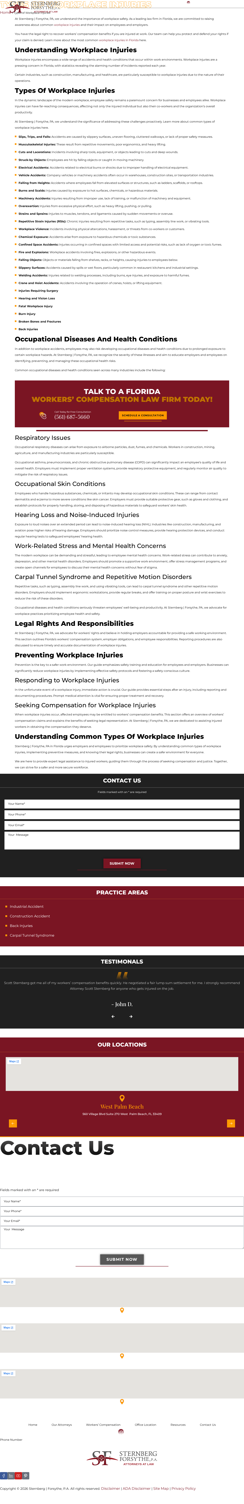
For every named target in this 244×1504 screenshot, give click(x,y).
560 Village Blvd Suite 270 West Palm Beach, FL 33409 (122, 1114)
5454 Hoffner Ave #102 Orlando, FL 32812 (29, 1411)
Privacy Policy (183, 1488)
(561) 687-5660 (72, 416)
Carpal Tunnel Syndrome (32, 935)
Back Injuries (21, 926)
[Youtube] (18, 1475)
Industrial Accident (27, 906)
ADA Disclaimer (137, 1488)
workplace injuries (67, 25)
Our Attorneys (91, 11)
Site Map (160, 1488)
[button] (113, 1017)
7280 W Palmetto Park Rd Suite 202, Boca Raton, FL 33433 (42, 1366)
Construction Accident (30, 916)
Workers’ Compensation (103, 1424)
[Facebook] (3, 1475)
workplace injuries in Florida (119, 40)
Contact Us (220, 11)
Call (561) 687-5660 (211, 2)
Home (71, 11)
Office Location (167, 11)
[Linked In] (11, 1475)
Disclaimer (110, 1488)
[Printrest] (25, 1475)
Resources (196, 11)
